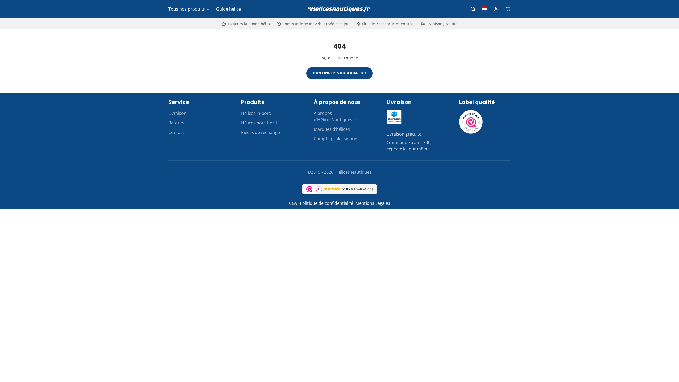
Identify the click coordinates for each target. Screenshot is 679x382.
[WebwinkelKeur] (471, 132)
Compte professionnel (336, 139)
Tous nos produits (186, 9)
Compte (496, 9)
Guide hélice (228, 9)
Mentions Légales (372, 203)
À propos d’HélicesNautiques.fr (335, 116)
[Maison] (339, 9)
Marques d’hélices (332, 129)
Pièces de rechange (260, 132)
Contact (176, 132)
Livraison (177, 113)
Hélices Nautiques (354, 172)
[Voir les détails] (394, 117)
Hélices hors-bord (259, 123)
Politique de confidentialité (326, 203)
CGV (293, 203)
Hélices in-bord (256, 113)
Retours (176, 123)
